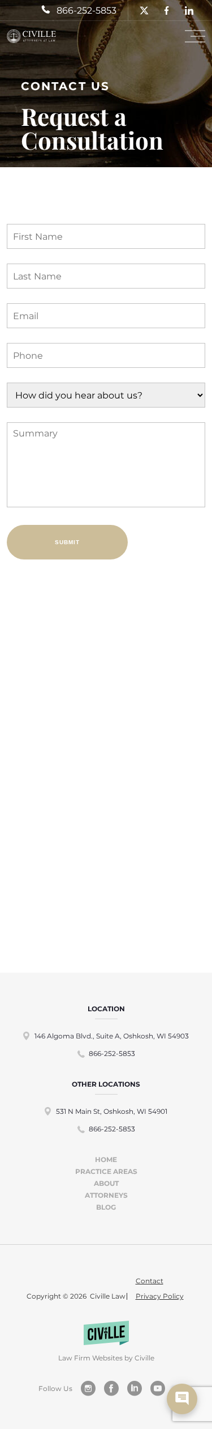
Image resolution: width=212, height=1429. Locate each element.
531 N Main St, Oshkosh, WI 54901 (111, 1111)
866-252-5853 (112, 1053)
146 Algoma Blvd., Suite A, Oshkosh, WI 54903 (111, 1036)
